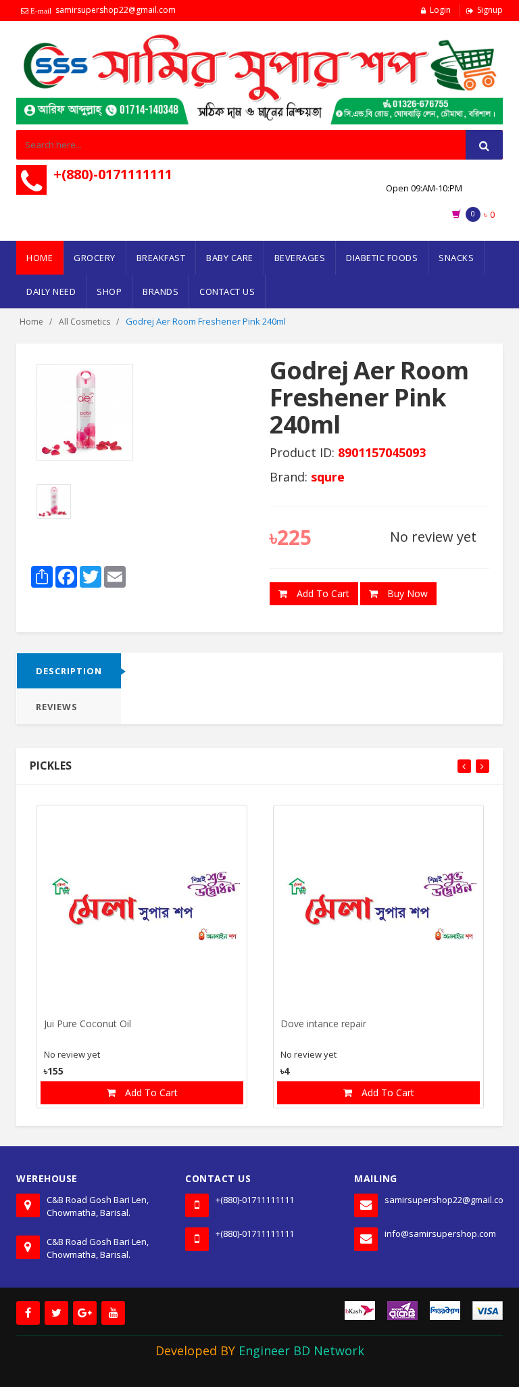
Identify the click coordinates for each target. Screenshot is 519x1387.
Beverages (300, 258)
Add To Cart (321, 593)
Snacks (456, 258)
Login (440, 10)
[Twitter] (56, 1313)
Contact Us (227, 291)
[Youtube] (113, 1313)
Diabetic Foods (382, 258)
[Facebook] (28, 1313)
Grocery (95, 258)
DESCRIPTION (69, 671)
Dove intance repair (323, 1024)
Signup (490, 10)
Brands (160, 291)
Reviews (57, 707)
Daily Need (51, 291)
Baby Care (229, 258)
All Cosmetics (84, 321)
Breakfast (161, 258)
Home (39, 258)
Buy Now (406, 593)
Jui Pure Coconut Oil (87, 1024)
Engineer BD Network (301, 1350)
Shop (109, 291)
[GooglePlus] (85, 1313)
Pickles (51, 765)
